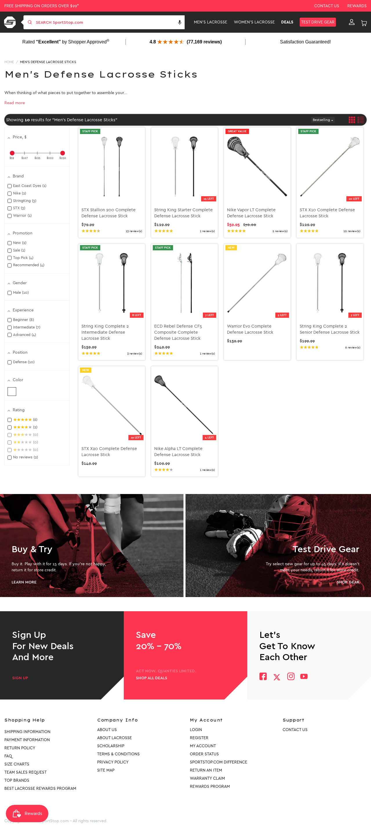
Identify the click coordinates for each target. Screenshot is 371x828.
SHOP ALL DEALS (151, 678)
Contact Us (326, 5)
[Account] (352, 22)
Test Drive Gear (317, 22)
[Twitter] (277, 677)
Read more (14, 102)
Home (9, 62)
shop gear (348, 582)
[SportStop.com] (11, 22)
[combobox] (110, 22)
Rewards (357, 5)
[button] (179, 22)
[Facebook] (263, 677)
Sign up (20, 678)
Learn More (24, 582)
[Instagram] (290, 677)
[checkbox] (12, 391)
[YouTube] (304, 677)
